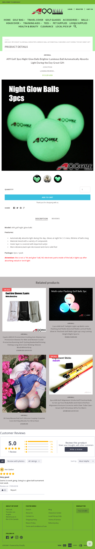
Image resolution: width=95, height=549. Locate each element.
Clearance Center (54, 513)
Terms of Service (54, 520)
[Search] (75, 28)
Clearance (46, 26)
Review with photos (15, 461)
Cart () (89, 9)
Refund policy (53, 523)
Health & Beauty (28, 26)
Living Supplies (78, 23)
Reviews (56, 218)
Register (79, 9)
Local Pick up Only (54, 516)
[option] (47, 125)
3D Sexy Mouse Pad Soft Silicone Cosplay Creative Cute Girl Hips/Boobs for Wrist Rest (24, 419)
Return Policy (31, 523)
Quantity (9, 189)
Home (7, 19)
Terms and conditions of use (36, 526)
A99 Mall (47, 55)
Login (70, 9)
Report (13, 490)
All (2, 461)
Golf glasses (53, 19)
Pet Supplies (60, 23)
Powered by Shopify (17, 545)
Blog (50, 510)
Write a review (76, 449)
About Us (29, 513)
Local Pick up (63, 26)
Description (41, 218)
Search (28, 510)
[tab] (41, 218)
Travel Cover (35, 19)
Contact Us (30, 516)
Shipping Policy (31, 520)
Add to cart (47, 197)
